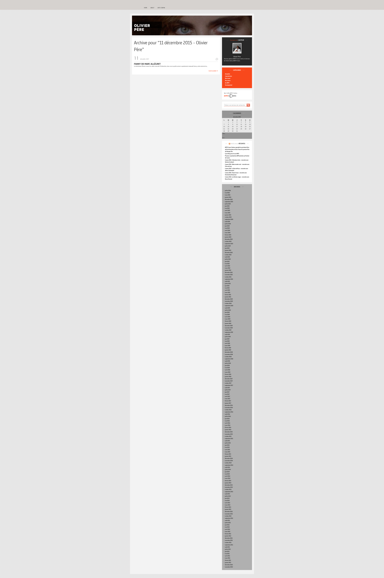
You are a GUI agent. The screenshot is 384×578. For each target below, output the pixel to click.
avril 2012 (227, 529)
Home (145, 8)
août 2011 (227, 547)
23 (232, 129)
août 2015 (227, 441)
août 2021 (227, 281)
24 (237, 129)
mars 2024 (227, 233)
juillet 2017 (228, 390)
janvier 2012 (228, 536)
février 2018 (228, 374)
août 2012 (227, 520)
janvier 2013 (228, 509)
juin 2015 (227, 445)
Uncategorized (228, 85)
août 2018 (227, 361)
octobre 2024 (228, 217)
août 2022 (227, 257)
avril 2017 (227, 396)
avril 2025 (227, 210)
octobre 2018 (228, 357)
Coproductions (228, 76)
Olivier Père (237, 57)
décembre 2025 (229, 199)
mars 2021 (227, 292)
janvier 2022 (228, 270)
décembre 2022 (229, 252)
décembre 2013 (229, 485)
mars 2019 (227, 345)
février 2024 (228, 235)
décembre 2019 (229, 325)
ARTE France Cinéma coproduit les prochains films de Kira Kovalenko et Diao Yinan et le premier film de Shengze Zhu (237, 149)
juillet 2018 (228, 363)
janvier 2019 (228, 350)
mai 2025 (227, 208)
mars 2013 (227, 505)
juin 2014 (227, 472)
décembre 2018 (229, 352)
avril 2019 (227, 343)
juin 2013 (227, 498)
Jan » (223, 138)
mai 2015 (227, 447)
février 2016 (228, 427)
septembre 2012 (229, 518)
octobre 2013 (228, 489)
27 (250, 129)
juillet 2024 (228, 224)
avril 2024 (227, 230)
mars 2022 (227, 268)
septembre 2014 (229, 465)
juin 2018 (227, 365)
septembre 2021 (229, 279)
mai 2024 (227, 228)
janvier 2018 (228, 376)
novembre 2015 (229, 434)
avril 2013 (227, 503)
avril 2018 (227, 370)
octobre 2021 (228, 277)
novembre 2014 (229, 461)
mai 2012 (227, 527)
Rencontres (227, 80)
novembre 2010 (229, 567)
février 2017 (228, 401)
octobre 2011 (228, 542)
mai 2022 (227, 263)
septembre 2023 (229, 243)
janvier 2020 (228, 323)
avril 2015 (227, 449)
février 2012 (228, 534)
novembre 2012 (229, 514)
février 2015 (228, 454)
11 (241, 124)
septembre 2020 (229, 305)
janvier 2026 (228, 197)
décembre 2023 (229, 239)
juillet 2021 (228, 283)
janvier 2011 (228, 562)
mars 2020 (227, 319)
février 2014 (228, 481)
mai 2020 (227, 314)
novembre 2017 (229, 381)
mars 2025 (227, 213)
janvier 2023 (228, 250)
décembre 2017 (229, 379)
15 (228, 126)
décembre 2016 (229, 405)
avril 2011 (227, 556)
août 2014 (227, 467)
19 (245, 126)
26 (245, 129)
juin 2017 (227, 392)
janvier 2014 (228, 483)
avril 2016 (227, 423)
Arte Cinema (161, 8)
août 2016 (227, 414)
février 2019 (228, 348)
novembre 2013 (229, 487)
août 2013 (227, 494)
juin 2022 (227, 261)
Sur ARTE (227, 83)
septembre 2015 (229, 438)
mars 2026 (227, 195)
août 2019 (227, 334)
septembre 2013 (229, 491)
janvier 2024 (228, 237)
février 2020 (228, 321)
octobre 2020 (228, 303)
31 (237, 131)
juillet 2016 (228, 416)
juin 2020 (227, 312)
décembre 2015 (229, 432)
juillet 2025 (228, 204)
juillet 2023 (228, 246)
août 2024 (227, 221)
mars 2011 (227, 558)
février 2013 (228, 507)
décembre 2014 (229, 458)
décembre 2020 (229, 299)
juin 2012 (227, 525)
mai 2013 (227, 500)
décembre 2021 (229, 272)
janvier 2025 (228, 215)
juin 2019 (227, 339)
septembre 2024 (229, 219)
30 (232, 131)
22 (228, 129)
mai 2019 (227, 341)
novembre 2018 (229, 354)
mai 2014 (227, 474)
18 (241, 126)
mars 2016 (227, 425)
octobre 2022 (228, 255)
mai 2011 (227, 553)
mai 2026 (227, 193)
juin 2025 (227, 206)
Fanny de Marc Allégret (147, 63)
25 (241, 129)
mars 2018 (227, 372)
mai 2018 (227, 367)
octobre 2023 (228, 241)
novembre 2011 (229, 540)
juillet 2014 (228, 469)
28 (224, 131)
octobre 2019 (228, 330)
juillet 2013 (228, 496)
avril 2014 (227, 476)
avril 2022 (227, 266)
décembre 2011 (229, 538)
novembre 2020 (229, 301)
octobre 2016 (228, 410)
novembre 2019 (229, 328)
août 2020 (227, 308)
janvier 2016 (228, 429)
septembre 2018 (229, 359)
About (152, 8)
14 (224, 126)
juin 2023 (227, 248)
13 (250, 124)
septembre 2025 (229, 201)
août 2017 (227, 387)
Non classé (227, 78)
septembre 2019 (229, 332)
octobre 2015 (228, 436)
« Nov (223, 133)
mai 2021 (227, 288)
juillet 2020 (228, 310)
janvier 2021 (228, 297)
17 (237, 126)
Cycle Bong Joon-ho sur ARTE (232, 153)
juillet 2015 (228, 443)
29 (228, 131)
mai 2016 (227, 421)
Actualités (227, 74)
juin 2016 (227, 419)
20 (250, 126)
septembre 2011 (229, 545)
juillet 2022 (228, 259)
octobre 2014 (228, 463)
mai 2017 (227, 394)
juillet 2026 (228, 190)
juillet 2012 (228, 523)
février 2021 (228, 295)
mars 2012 (227, 531)
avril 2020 (227, 317)
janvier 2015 (228, 456)
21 (224, 129)
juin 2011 (227, 551)
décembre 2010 (229, 565)
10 (237, 124)
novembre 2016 (229, 407)
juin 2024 (227, 226)
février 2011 (228, 560)
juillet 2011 (228, 549)
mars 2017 (227, 399)
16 (232, 126)
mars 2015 (227, 452)
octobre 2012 (228, 516)
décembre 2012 (229, 511)
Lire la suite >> (213, 71)
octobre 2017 (228, 383)
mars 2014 (227, 478)
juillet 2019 (228, 337)
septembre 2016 (229, 412)
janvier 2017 (228, 403)
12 (245, 124)
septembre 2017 (229, 385)
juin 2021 (227, 286)
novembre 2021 (229, 275)
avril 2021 (227, 290)
